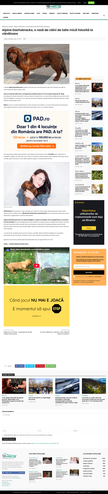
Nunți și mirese (59, 469)
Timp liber (78, 128)
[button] (104, 15)
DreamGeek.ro (6, 484)
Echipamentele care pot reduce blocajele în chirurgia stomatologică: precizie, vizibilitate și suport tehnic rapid (83, 117)
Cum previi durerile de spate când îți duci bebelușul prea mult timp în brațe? (82, 189)
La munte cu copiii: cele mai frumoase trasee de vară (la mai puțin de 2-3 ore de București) (82, 133)
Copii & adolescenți (81, 156)
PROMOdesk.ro (16, 478)
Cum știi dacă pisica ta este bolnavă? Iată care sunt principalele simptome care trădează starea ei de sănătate (35, 476)
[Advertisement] (36, 349)
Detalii (85, 2)
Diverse (77, 83)
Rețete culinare (79, 171)
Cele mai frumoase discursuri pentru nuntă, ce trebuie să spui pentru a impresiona (62, 474)
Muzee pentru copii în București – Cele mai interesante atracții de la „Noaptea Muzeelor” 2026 (83, 161)
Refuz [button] (79, 2)
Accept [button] (91, 2)
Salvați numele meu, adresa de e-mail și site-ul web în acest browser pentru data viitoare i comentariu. (28, 435)
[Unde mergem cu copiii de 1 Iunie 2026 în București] (97, 147)
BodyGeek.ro (6, 485)
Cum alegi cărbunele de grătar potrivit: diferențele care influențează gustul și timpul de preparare (82, 88)
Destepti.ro (5, 482)
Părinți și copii (79, 143)
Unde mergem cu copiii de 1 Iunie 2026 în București (83, 146)
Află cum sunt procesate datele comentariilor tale (45, 443)
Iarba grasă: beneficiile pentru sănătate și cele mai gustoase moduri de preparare (83, 175)
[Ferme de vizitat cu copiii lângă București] (97, 102)
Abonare (88, 272)
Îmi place (21, 472)
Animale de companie (7, 26)
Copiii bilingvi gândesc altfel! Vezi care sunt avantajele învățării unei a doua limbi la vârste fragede (35, 463)
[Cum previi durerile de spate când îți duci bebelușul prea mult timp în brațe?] (97, 188)
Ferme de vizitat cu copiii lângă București (82, 101)
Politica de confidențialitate (95, 276)
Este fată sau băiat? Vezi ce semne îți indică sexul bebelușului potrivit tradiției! (62, 462)
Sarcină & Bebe (79, 184)
